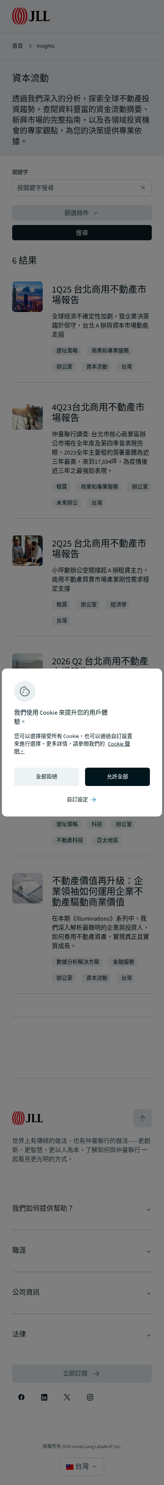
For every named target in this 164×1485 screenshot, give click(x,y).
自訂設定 (82, 799)
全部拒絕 (46, 777)
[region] (82, 742)
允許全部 (117, 777)
